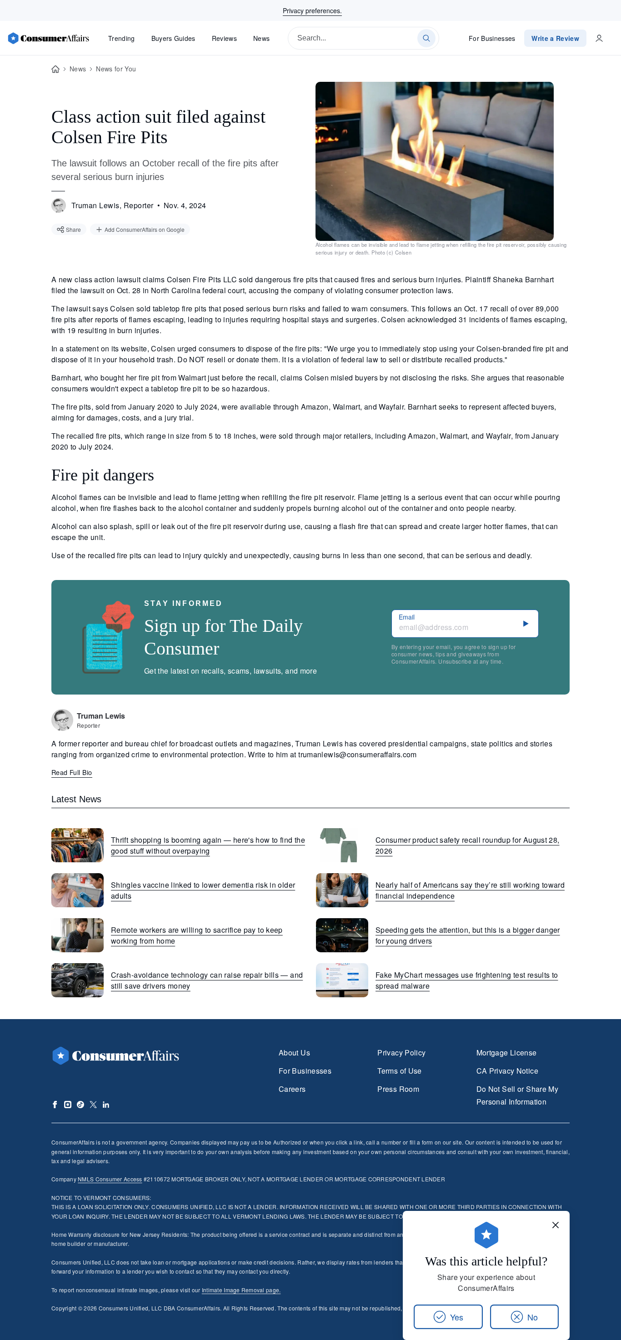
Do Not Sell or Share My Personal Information (517, 1095)
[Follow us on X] (93, 1104)
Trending (121, 38)
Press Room (398, 1089)
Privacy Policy (401, 1052)
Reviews (224, 38)
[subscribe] (526, 623)
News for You (116, 68)
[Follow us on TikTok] (80, 1104)
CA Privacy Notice (507, 1070)
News (261, 38)
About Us (294, 1052)
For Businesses (492, 38)
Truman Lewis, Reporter (112, 205)
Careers (292, 1089)
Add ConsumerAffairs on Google (145, 229)
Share (73, 229)
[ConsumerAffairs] (48, 38)
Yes (456, 1317)
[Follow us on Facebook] (55, 1104)
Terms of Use (399, 1070)
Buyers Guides (173, 38)
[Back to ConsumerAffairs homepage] (55, 69)
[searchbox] (363, 38)
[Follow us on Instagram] (67, 1104)
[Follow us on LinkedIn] (106, 1104)
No (532, 1317)
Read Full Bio (71, 772)
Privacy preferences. (312, 10)
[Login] (599, 38)
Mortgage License (506, 1052)
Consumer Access (110, 1179)
